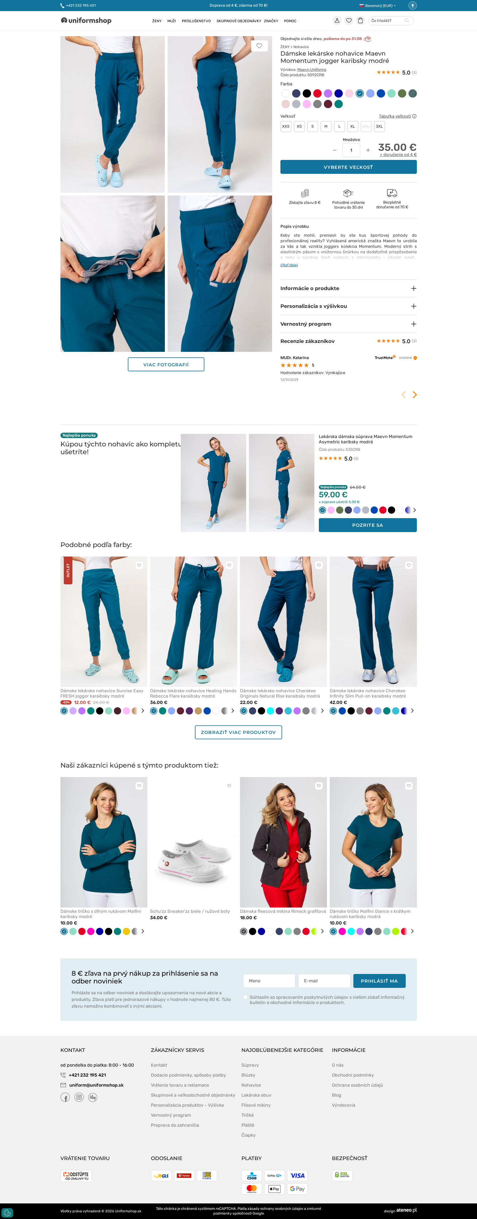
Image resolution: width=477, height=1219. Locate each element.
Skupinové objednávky (239, 21)
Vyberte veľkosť (348, 167)
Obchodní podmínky (353, 1075)
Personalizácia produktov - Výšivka (187, 1105)
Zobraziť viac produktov (238, 732)
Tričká (247, 1115)
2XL (366, 126)
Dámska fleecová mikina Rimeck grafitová (283, 911)
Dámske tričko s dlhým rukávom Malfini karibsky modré (100, 914)
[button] (348, 288)
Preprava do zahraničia (175, 1125)
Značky (271, 21)
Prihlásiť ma (379, 981)
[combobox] (391, 21)
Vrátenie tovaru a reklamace (180, 1085)
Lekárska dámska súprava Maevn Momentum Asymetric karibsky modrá (365, 439)
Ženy (157, 21)
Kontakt (159, 1065)
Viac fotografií (166, 364)
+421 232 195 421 (81, 5)
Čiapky (248, 1135)
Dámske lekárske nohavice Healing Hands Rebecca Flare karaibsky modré (193, 693)
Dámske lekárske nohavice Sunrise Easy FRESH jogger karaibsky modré (101, 693)
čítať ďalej (289, 265)
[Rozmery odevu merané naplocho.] (414, 116)
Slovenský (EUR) (378, 6)
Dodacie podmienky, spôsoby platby (188, 1075)
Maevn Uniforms (311, 69)
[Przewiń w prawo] (411, 510)
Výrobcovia (343, 1105)
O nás (338, 1065)
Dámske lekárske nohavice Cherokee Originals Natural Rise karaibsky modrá (280, 693)
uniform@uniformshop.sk (96, 1085)
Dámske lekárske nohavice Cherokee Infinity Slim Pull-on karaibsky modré (368, 693)
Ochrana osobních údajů (357, 1085)
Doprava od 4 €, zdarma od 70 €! (238, 5)
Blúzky (248, 1075)
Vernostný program (171, 1115)
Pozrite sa (367, 525)
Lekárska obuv (256, 1095)
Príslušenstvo (196, 21)
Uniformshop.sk (128, 1211)
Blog (336, 1095)
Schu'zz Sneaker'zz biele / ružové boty (190, 911)
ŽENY (285, 47)
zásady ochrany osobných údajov (275, 1208)
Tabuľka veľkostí (395, 116)
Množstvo (351, 139)
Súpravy (250, 1065)
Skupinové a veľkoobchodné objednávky (193, 1095)
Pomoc (290, 21)
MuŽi (171, 21)
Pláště (247, 1125)
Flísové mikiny (256, 1105)
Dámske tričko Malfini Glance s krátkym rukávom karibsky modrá (370, 914)
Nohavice (301, 47)
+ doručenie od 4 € (398, 154)
